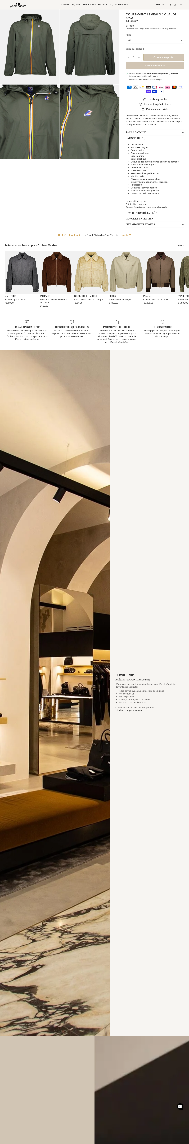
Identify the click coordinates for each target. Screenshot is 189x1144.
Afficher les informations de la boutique (145, 79)
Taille (128, 34)
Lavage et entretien (139, 218)
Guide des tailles (134, 48)
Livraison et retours (140, 224)
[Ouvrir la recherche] (170, 5)
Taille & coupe (136, 132)
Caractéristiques (138, 138)
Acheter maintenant (154, 65)
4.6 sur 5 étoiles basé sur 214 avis (101, 235)
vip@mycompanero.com (129, 710)
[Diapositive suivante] (181, 279)
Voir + (181, 245)
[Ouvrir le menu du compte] (175, 5)
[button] (180, 1106)
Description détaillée (141, 213)
